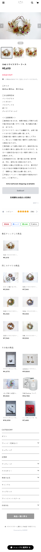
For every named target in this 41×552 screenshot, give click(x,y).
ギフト (4, 436)
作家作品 (5, 505)
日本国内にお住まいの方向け (20, 197)
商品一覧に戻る (20, 516)
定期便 (4, 457)
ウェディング (7, 450)
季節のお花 (6, 478)
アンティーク (7, 464)
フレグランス (7, 492)
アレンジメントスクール (11, 499)
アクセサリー (7, 471)
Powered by (18, 530)
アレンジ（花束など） (10, 443)
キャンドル (6, 485)
